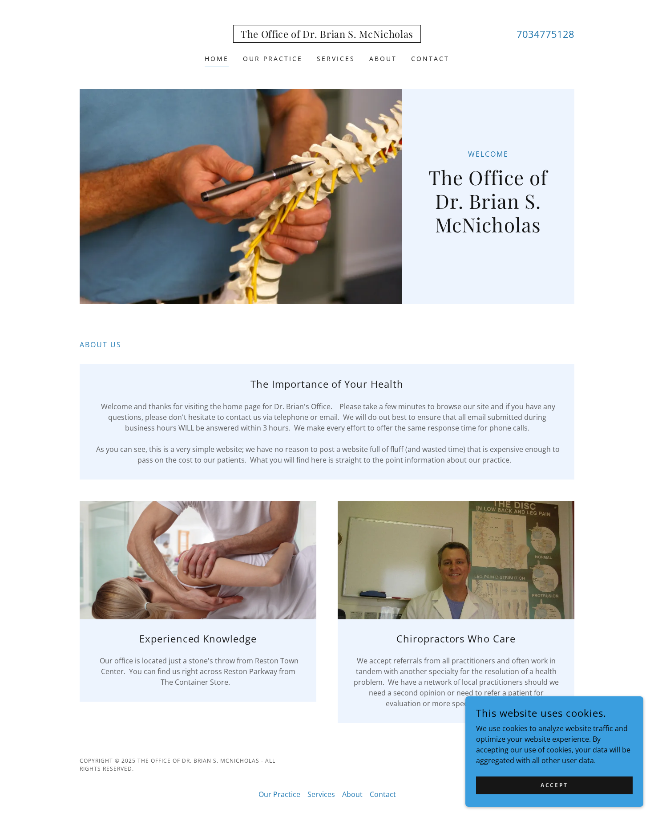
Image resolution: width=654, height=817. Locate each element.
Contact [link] (430, 58)
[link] (327, 35)
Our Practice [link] (273, 58)
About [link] (383, 58)
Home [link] (217, 58)
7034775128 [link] (545, 34)
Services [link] (336, 58)
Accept (554, 785)
